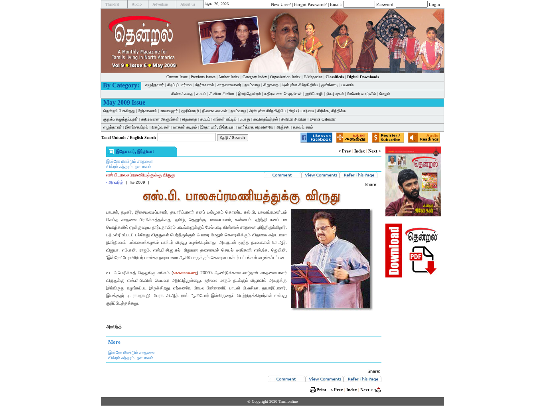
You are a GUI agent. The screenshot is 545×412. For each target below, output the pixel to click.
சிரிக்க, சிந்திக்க (331, 111)
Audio (137, 4)
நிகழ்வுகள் (335, 93)
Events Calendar (323, 119)
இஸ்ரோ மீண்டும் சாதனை (129, 161)
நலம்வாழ (252, 85)
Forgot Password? (310, 4)
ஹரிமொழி (314, 93)
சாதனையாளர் (229, 85)
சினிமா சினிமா (222, 93)
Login (434, 4)
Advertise (160, 4)
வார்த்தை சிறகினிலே (255, 127)
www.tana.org (185, 273)
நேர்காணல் (204, 85)
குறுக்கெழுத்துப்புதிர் (120, 119)
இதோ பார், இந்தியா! (217, 127)
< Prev (344, 151)
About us (187, 4)
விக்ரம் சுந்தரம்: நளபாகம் (128, 166)
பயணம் (347, 85)
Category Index (255, 77)
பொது (245, 119)
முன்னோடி (329, 85)
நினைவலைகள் (214, 111)
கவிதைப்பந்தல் (265, 119)
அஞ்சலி (283, 127)
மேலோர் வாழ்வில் (361, 93)
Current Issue (177, 77)
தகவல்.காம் (303, 127)
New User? (281, 4)
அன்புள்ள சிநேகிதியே (300, 85)
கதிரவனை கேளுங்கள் (283, 93)
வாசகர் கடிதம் (185, 127)
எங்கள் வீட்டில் (225, 119)
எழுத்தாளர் (154, 85)
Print (321, 389)
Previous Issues (203, 77)
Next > (374, 151)
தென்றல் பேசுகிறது (119, 111)
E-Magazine (313, 77)
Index (359, 151)
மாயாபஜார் (169, 111)
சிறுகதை (270, 85)
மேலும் (384, 93)
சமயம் (201, 93)
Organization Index (285, 77)
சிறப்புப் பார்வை (179, 85)
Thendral (112, 4)
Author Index (228, 77)
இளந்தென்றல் (249, 93)
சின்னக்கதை (182, 93)
